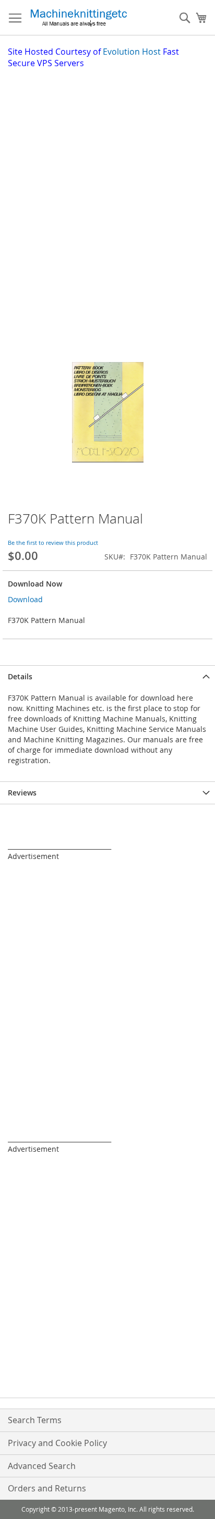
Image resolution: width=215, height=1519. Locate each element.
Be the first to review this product (53, 542)
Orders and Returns (47, 1488)
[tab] (107, 676)
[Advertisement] (107, 181)
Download (25, 599)
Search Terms (35, 1420)
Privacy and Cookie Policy (57, 1443)
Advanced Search (42, 1466)
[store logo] (78, 17)
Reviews (22, 793)
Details (20, 676)
